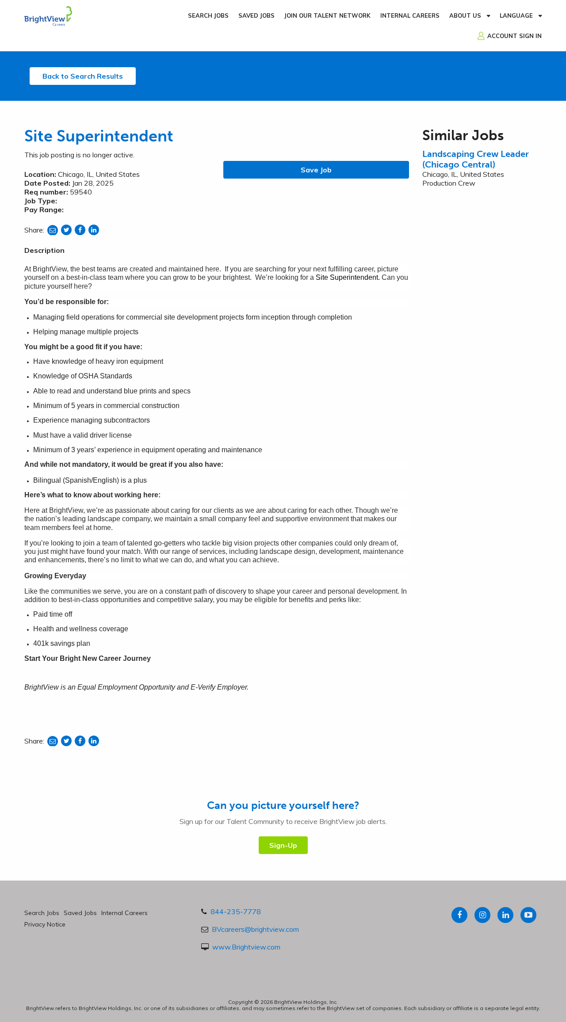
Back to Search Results (82, 76)
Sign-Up (283, 845)
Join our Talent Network (327, 15)
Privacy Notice (44, 924)
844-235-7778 (235, 911)
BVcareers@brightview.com (255, 929)
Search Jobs (208, 15)
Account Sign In (514, 35)
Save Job (316, 169)
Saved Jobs (256, 15)
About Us (465, 15)
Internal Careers (410, 15)
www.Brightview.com (246, 946)
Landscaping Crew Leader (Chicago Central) (475, 159)
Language (516, 15)
